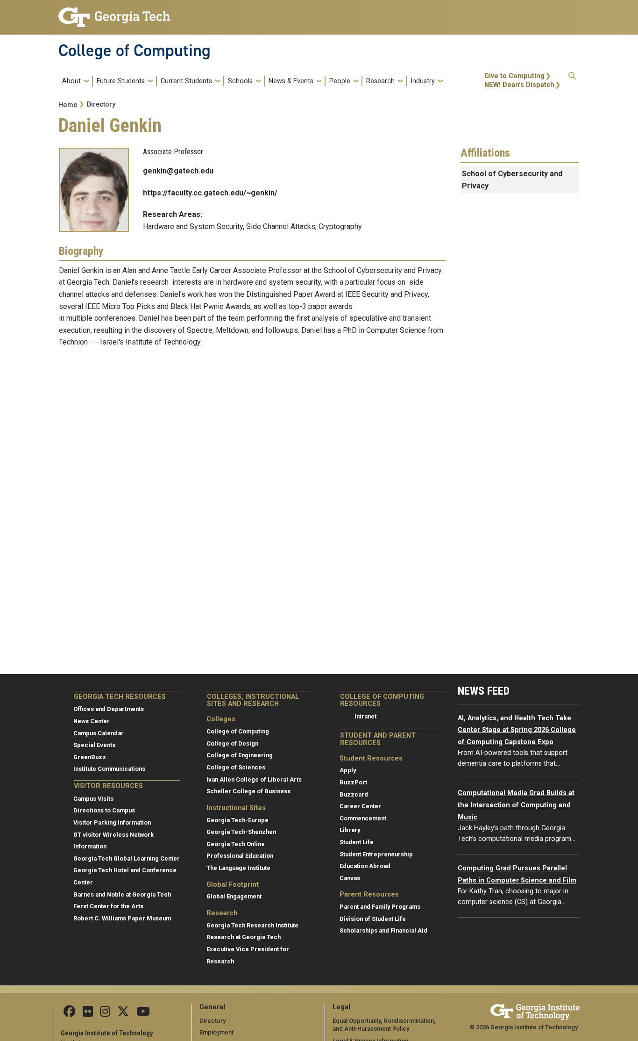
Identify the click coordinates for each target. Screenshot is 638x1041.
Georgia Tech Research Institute (252, 925)
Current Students (186, 81)
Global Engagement (234, 896)
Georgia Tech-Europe (237, 820)
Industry (423, 81)
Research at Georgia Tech (243, 936)
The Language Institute (238, 867)
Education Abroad (365, 865)
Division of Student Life (373, 918)
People (339, 81)
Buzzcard (354, 794)
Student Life (357, 842)
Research (380, 81)
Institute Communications (109, 768)
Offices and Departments (108, 708)
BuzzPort (353, 782)
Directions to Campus (104, 810)
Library (350, 829)
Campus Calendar (98, 733)
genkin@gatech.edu (178, 170)
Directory (101, 104)
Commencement (363, 818)
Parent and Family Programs (380, 906)
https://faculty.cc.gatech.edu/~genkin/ (210, 192)
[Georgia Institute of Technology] (115, 13)
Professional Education (239, 855)
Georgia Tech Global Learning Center (126, 858)
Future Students (121, 81)
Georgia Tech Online (235, 843)
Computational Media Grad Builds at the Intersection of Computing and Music (516, 805)
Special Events (94, 744)
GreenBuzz (89, 757)
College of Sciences (235, 767)
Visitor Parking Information (112, 822)
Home (67, 105)
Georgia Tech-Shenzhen (241, 831)
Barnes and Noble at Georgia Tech (122, 894)
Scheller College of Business (248, 791)
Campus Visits (93, 798)
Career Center (360, 806)
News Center (91, 721)
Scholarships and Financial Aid (383, 930)
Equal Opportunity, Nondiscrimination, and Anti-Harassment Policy (384, 1025)
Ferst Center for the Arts (108, 906)
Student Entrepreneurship (376, 854)
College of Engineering (239, 755)
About (71, 81)
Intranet (365, 716)
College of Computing (134, 50)
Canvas (350, 878)
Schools (240, 81)
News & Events (291, 81)
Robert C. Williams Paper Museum (122, 918)
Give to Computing (514, 76)
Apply (348, 770)
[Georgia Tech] (535, 1010)
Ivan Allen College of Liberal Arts (254, 779)
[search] (572, 81)
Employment (216, 1032)
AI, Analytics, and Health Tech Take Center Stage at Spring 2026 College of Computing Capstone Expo (517, 730)
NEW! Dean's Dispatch (519, 85)
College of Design (232, 743)
